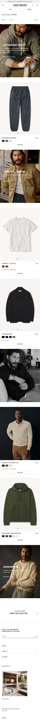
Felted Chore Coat (7, 334)
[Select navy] (7, 337)
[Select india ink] (3, 466)
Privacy (4, 718)
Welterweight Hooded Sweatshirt (11, 533)
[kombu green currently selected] (7, 536)
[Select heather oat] (17, 536)
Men (11, 9)
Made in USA (13, 269)
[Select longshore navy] (3, 536)
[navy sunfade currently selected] (3, 141)
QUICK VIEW (20, 145)
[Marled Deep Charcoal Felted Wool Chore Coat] (20, 304)
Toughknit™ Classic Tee (9, 263)
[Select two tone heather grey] (10, 141)
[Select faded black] (10, 536)
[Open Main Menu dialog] (3, 5)
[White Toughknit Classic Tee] (20, 234)
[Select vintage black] (3, 266)
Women (29, 9)
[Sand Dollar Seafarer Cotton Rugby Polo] (20, 433)
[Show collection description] (37, 613)
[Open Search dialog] (33, 5)
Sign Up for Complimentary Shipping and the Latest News (11, 630)
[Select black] (3, 337)
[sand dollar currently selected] (10, 466)
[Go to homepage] (20, 5)
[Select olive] (7, 266)
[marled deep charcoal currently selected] (10, 337)
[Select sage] (7, 141)
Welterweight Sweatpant (9, 138)
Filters (3, 19)
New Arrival (13, 468)
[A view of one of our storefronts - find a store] (14, 683)
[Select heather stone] (14, 337)
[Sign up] (36, 637)
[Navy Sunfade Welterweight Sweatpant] (20, 108)
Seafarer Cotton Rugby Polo (10, 462)
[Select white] (14, 141)
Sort (11, 19)
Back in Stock (5, 269)
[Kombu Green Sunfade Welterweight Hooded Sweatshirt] (20, 504)
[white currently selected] (10, 266)
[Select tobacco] (7, 466)
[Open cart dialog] (37, 5)
